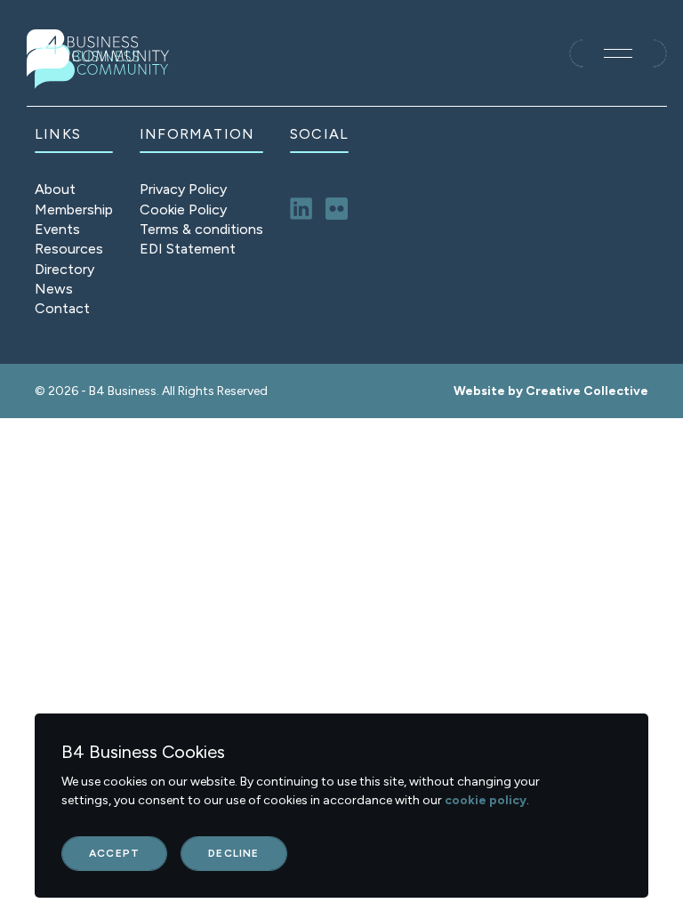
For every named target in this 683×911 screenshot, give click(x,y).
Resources (69, 248)
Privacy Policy (183, 189)
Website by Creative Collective (551, 391)
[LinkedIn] (301, 209)
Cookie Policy (183, 209)
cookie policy (485, 800)
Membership (74, 209)
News (54, 288)
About (55, 189)
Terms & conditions (201, 229)
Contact (62, 308)
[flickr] (336, 209)
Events (57, 229)
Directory (64, 269)
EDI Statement (188, 248)
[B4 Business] (98, 53)
